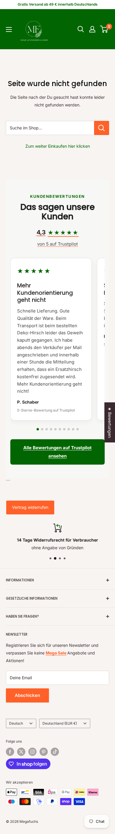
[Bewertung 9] (73, 429)
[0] (104, 29)
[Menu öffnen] (9, 29)
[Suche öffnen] (81, 29)
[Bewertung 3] (46, 429)
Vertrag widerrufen (30, 507)
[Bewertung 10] (77, 429)
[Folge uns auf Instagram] (32, 752)
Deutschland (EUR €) (59, 723)
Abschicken (27, 695)
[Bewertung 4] (51, 429)
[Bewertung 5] (55, 429)
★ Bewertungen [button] (109, 422)
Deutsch (16, 723)
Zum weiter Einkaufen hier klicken (57, 146)
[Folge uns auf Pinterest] (44, 752)
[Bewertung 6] (60, 429)
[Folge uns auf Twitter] (21, 752)
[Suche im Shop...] (101, 128)
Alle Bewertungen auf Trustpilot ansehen (57, 452)
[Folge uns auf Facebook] (10, 752)
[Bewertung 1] (38, 429)
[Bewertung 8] (69, 429)
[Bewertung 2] (42, 429)
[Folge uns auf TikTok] (55, 752)
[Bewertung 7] (64, 429)
